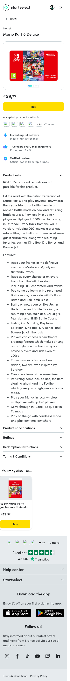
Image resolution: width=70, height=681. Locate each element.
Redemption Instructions (20, 447)
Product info (12, 175)
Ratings (8, 437)
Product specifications (19, 428)
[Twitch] (49, 656)
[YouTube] (38, 656)
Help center (13, 569)
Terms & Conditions (17, 456)
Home (13, 19)
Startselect (12, 579)
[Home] (6, 19)
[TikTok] (28, 656)
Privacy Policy (38, 676)
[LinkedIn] (59, 656)
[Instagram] (8, 656)
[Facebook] (18, 656)
